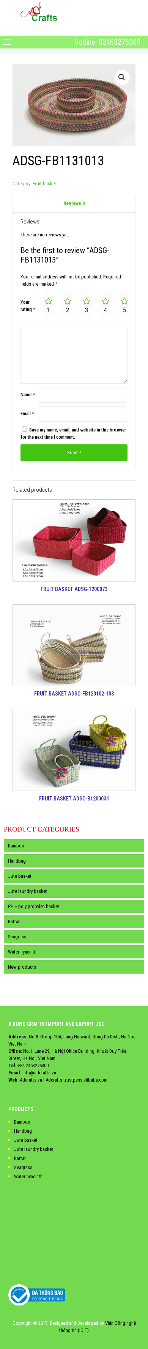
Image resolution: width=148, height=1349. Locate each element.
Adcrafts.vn (31, 1080)
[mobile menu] (6, 29)
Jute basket (19, 876)
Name (27, 394)
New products (22, 967)
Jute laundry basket (27, 891)
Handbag (17, 861)
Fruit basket (44, 183)
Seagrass (17, 936)
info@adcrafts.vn (39, 1072)
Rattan (14, 921)
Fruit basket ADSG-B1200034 (74, 799)
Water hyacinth (22, 952)
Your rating (27, 305)
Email (27, 413)
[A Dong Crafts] (38, 11)
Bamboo (16, 846)
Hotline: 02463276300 (107, 42)
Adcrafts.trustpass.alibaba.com (76, 1080)
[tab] (74, 203)
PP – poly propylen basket (33, 906)
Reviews (74, 203)
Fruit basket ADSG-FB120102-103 (74, 694)
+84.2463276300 (33, 1065)
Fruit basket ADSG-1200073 (74, 589)
